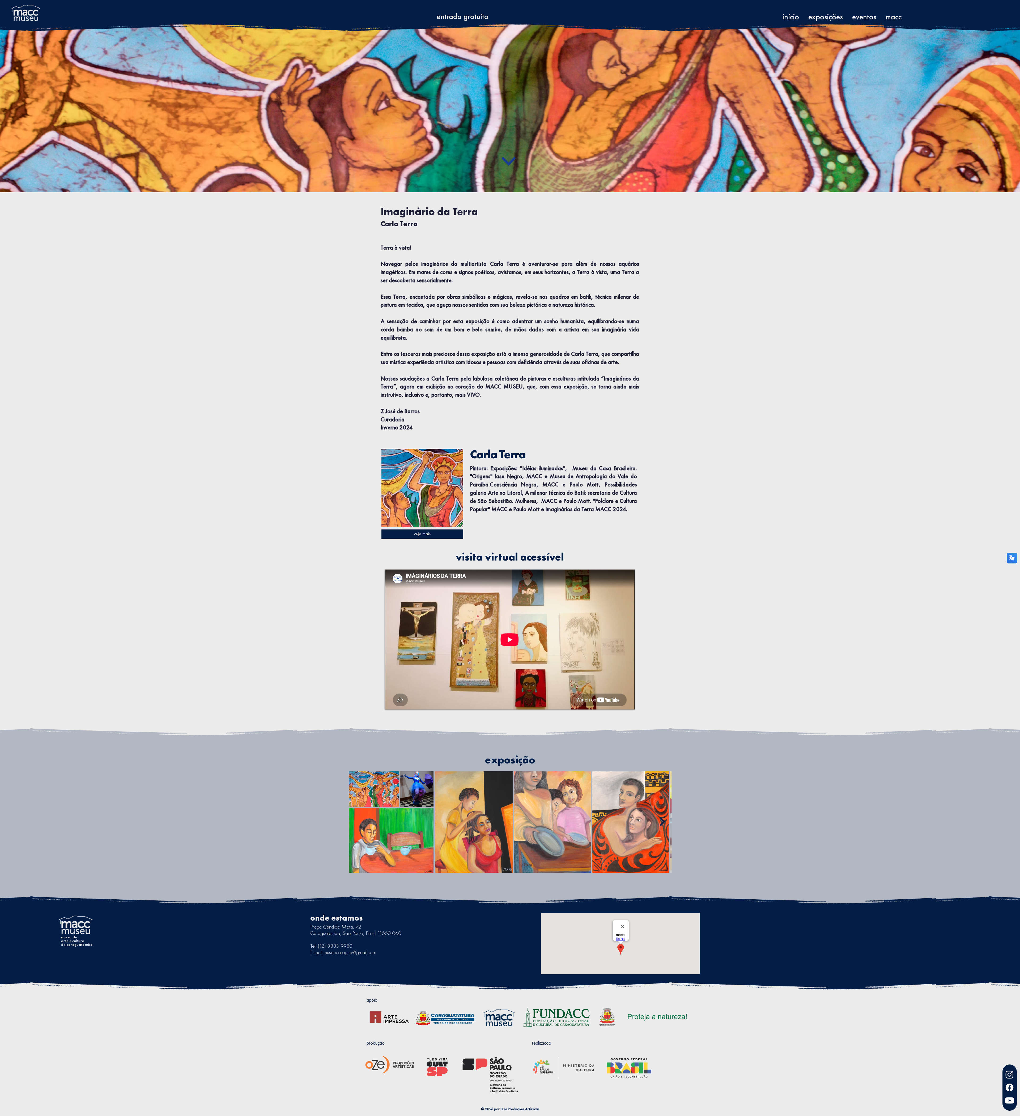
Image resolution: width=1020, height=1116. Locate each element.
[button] (864, 15)
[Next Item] (662, 822)
